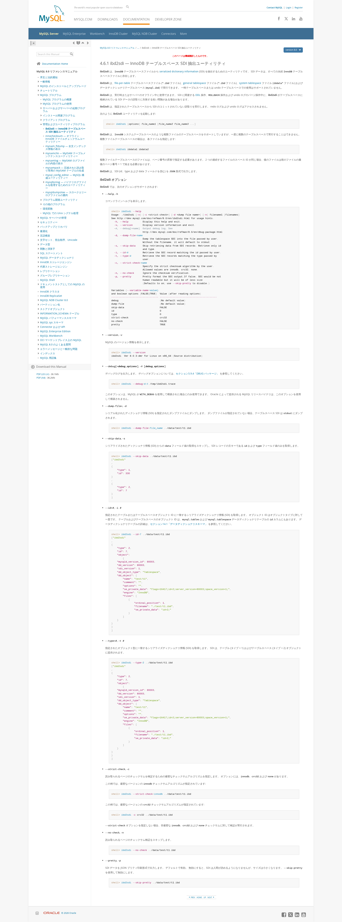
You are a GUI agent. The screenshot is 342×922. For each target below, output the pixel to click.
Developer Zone (168, 19)
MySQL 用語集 (48, 357)
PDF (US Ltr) (43, 374)
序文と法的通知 (49, 77)
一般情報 (45, 81)
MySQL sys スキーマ (51, 322)
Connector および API (52, 326)
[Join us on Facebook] (277, 20)
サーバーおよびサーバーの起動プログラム (64, 110)
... (138, 48)
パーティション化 (50, 304)
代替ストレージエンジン (54, 266)
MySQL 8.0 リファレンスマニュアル (117, 48)
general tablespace (194, 83)
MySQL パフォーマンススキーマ (58, 318)
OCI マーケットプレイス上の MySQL (60, 340)
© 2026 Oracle (68, 913)
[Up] (83, 43)
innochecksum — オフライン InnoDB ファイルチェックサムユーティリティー (65, 138)
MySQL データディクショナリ (57, 257)
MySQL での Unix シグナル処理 (60, 213)
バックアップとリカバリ (54, 226)
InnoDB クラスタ (49, 291)
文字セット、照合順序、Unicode (58, 240)
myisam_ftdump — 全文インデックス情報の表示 (65, 148)
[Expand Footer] (37, 914)
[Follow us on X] (285, 20)
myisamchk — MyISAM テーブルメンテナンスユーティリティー (65, 155)
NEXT (210, 897)
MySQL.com (83, 19)
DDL (197, 95)
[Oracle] (51, 913)
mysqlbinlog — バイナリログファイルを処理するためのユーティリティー (65, 185)
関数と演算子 (47, 248)
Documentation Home (55, 63)
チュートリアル (49, 90)
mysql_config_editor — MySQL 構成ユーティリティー (64, 176)
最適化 (44, 231)
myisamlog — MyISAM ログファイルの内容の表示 (65, 162)
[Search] (71, 54)
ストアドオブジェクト (52, 309)
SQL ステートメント (51, 253)
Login (288, 7)
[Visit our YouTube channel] (299, 20)
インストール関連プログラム (59, 115)
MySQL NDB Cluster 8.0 (54, 300)
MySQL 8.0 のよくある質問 (55, 344)
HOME (199, 897)
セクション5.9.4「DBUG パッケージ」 (197, 373)
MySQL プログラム (50, 95)
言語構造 (45, 235)
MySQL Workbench (51, 335)
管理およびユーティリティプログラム (64, 124)
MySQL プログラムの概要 (57, 99)
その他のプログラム (54, 204)
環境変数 (48, 208)
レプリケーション (50, 271)
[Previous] (74, 43)
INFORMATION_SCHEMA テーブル (59, 313)
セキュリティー (49, 222)
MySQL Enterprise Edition (55, 331)
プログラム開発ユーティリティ (60, 199)
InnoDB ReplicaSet (51, 295)
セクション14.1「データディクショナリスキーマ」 (179, 524)
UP (205, 897)
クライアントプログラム (56, 120)
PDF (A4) (41, 377)
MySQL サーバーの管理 (53, 217)
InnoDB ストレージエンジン (56, 262)
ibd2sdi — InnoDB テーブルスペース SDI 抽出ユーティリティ (65, 130)
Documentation (136, 19)
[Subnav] (38, 81)
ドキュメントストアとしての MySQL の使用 (62, 286)
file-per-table (122, 83)
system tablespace (250, 83)
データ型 (45, 244)
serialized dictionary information (178, 71)
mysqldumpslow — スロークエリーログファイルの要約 (65, 194)
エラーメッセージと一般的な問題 (58, 349)
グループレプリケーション (55, 275)
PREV (192, 897)
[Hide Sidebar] (33, 43)
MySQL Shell (47, 280)
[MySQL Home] (51, 14)
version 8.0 (291, 49)
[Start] (78, 43)
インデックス (47, 353)
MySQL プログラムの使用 (57, 103)
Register (299, 7)
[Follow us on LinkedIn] (292, 20)
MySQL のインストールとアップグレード (63, 86)
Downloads (108, 19)
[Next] (88, 43)
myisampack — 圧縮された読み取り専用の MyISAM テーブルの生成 (64, 169)
